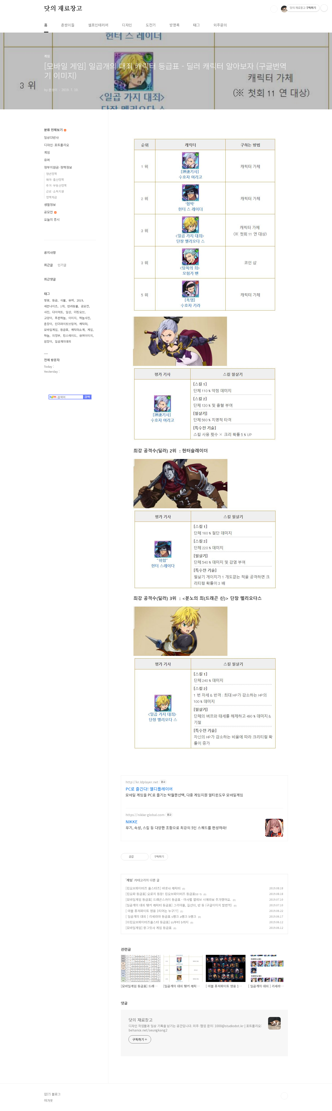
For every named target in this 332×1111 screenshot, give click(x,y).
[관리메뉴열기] (324, 8)
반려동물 (72, 306)
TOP (284, 1095)
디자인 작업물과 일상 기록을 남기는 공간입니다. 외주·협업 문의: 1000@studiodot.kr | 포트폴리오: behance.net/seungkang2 (195, 1028)
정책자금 (51, 197)
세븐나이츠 (51, 306)
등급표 (64, 329)
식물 (63, 300)
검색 (274, 9)
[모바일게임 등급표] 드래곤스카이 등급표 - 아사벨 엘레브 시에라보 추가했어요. (178, 899)
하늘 (46, 335)
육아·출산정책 (55, 179)
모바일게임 (51, 329)
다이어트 (57, 312)
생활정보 (50, 204)
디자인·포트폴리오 (56, 145)
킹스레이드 (70, 335)
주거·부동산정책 (56, 185)
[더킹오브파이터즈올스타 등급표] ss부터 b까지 (157, 922)
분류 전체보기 (53, 129)
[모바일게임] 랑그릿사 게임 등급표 (149, 927)
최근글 (48, 265)
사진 (46, 312)
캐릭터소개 (78, 329)
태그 (196, 25)
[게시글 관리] (143, 856)
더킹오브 (79, 312)
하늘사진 (84, 318)
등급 (55, 300)
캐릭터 (83, 324)
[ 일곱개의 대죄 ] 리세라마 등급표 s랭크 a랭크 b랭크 (161, 916)
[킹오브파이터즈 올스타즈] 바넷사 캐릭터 (153, 888)
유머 (47, 160)
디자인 (127, 25)
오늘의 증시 (52, 219)
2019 (80, 300)
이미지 (72, 318)
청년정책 (51, 174)
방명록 (174, 25)
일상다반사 (51, 137)
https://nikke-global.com (145, 815)
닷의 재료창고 (63, 9)
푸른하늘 (60, 318)
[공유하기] (138, 856)
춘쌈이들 (68, 25)
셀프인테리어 (98, 25)
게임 (129, 880)
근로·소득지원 (55, 191)
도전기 (151, 25)
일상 (68, 312)
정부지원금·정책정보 (58, 167)
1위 (62, 306)
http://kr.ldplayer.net (142, 782)
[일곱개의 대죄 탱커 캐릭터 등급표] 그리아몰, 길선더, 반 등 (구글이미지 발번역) (179, 905)
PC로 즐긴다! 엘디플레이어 (149, 788)
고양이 (48, 318)
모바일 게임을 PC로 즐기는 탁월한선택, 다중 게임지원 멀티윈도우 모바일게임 (184, 794)
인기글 (62, 265)
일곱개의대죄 (63, 341)
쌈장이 (48, 341)
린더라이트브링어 (66, 324)
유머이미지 (86, 335)
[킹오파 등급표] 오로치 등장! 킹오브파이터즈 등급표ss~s (164, 894)
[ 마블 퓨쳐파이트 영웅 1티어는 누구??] (152, 911)
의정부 (56, 335)
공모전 (49, 212)
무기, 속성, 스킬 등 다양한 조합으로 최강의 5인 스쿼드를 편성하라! (176, 827)
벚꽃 (46, 300)
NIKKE (132, 821)
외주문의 (220, 25)
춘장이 (48, 324)
